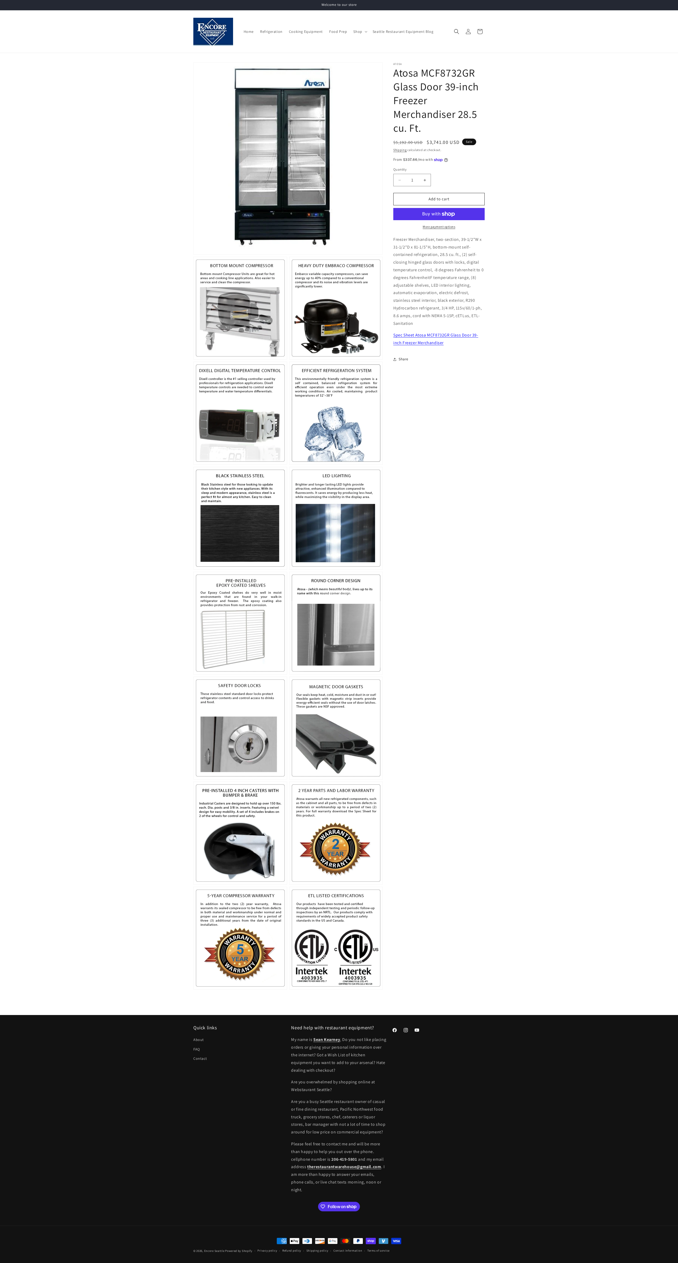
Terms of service (378, 1250)
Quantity (400, 169)
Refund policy (291, 1250)
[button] (359, 31)
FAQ (196, 1049)
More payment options (439, 227)
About (198, 1039)
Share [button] (403, 359)
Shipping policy (317, 1250)
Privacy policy (267, 1250)
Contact (200, 1058)
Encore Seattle (214, 1251)
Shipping (400, 150)
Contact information (347, 1250)
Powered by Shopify (238, 1251)
